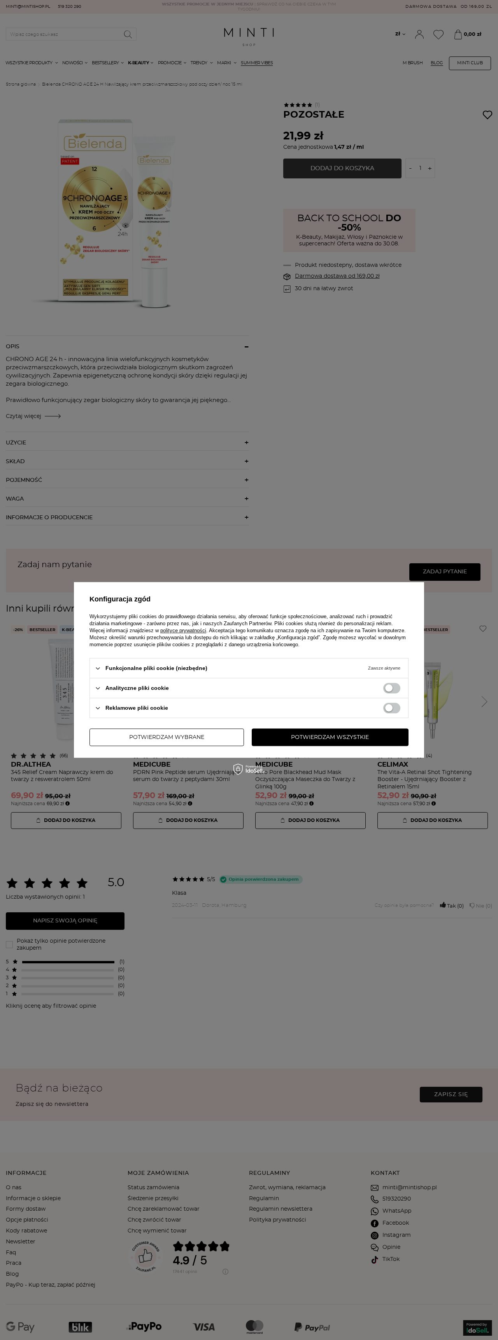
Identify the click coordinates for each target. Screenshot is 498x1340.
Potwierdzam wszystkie (330, 737)
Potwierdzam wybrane (166, 737)
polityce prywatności (183, 630)
